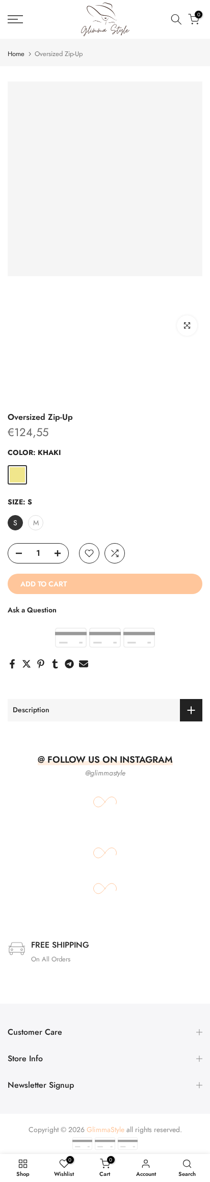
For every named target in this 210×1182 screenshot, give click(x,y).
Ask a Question (32, 610)
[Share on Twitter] (26, 663)
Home (16, 53)
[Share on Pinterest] (40, 663)
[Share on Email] (83, 663)
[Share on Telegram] (69, 663)
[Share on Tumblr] (55, 663)
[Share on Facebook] (12, 663)
